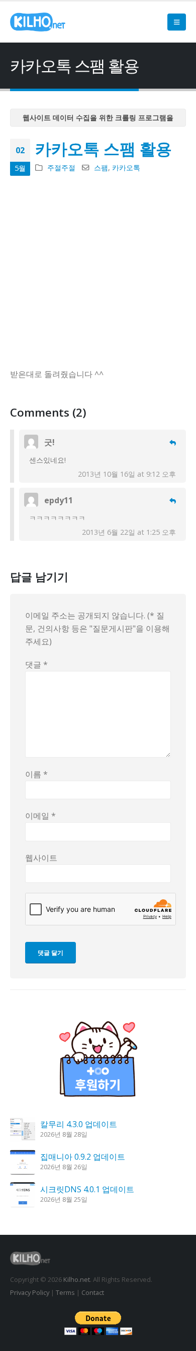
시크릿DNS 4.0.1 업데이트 (87, 1189)
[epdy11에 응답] (172, 501)
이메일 (40, 815)
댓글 (36, 664)
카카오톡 (126, 167)
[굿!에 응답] (172, 443)
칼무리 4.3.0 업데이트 (78, 1124)
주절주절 (61, 167)
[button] (176, 22)
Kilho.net (76, 1279)
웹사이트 (41, 857)
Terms (65, 1292)
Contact (92, 1292)
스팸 (101, 167)
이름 (36, 774)
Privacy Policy (29, 1292)
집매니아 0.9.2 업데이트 (82, 1156)
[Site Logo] (37, 22)
